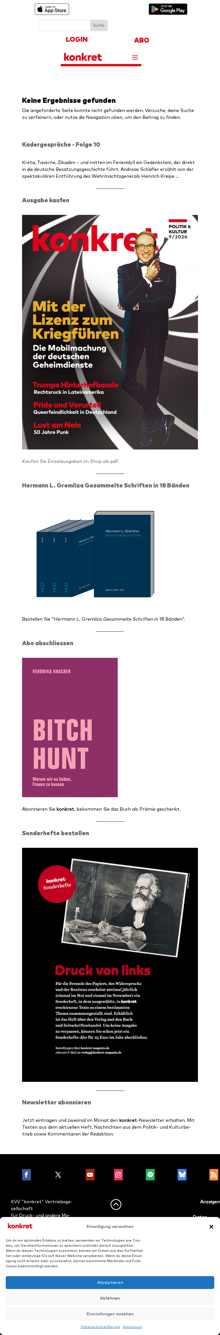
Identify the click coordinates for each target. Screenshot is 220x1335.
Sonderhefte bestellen (55, 833)
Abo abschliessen (47, 643)
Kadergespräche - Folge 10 (61, 145)
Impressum (132, 1327)
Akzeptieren (110, 1282)
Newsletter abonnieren (56, 1103)
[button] (211, 1227)
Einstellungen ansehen (110, 1314)
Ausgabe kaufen (45, 200)
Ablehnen (110, 1298)
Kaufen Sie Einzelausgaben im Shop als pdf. (70, 461)
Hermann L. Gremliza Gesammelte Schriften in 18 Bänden (105, 486)
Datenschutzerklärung (100, 1327)
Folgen (42, 1175)
